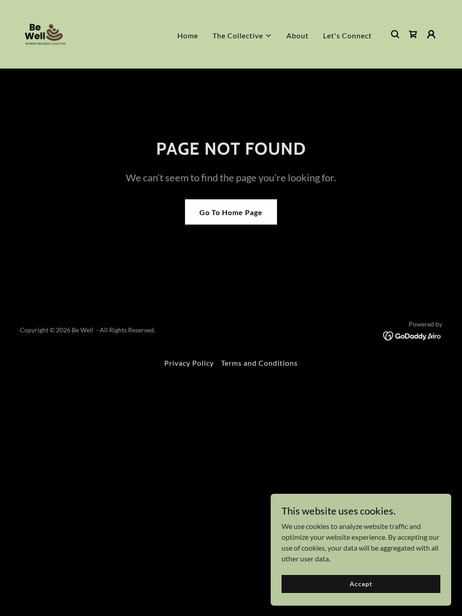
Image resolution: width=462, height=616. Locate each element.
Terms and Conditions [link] (259, 363)
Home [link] (187, 35)
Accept (361, 584)
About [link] (297, 35)
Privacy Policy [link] (189, 363)
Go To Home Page (231, 212)
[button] (242, 35)
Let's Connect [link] (347, 35)
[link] (45, 33)
